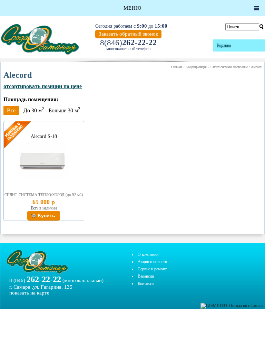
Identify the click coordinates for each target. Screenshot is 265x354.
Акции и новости (152, 261)
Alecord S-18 (44, 136)
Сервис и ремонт (152, 269)
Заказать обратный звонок (128, 34)
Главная (177, 67)
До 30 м (33, 110)
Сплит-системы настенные (229, 67)
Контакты (146, 283)
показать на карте (29, 293)
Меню (132, 8)
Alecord (256, 67)
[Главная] (39, 39)
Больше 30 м (64, 110)
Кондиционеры (196, 67)
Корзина (224, 45)
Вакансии (146, 276)
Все (11, 110)
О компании (148, 254)
